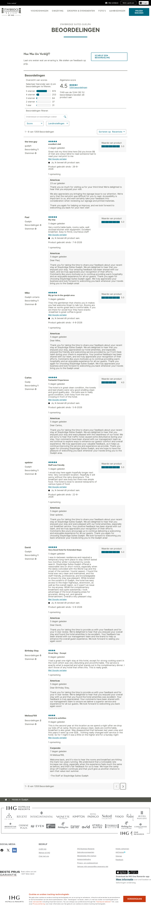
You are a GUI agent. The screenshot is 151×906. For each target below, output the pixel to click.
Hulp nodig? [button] (11, 3)
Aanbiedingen (117, 10)
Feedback (119, 860)
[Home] (6, 800)
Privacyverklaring (39, 904)
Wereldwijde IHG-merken (86, 856)
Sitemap (119, 856)
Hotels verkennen (122, 849)
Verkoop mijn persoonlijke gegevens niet (92, 866)
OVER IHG (42, 849)
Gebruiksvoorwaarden (85, 852)
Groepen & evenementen (81, 10)
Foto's (102, 10)
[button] (144, 3)
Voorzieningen (39, 10)
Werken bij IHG (44, 853)
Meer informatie (124, 879)
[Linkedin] (14, 850)
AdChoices (120, 852)
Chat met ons (44, 856)
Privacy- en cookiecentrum (87, 863)
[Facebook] (2, 850)
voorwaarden (37, 901)
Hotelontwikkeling (84, 859)
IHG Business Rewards (85, 849)
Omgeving (57, 10)
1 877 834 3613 (27, 874)
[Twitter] (8, 850)
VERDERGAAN (134, 899)
